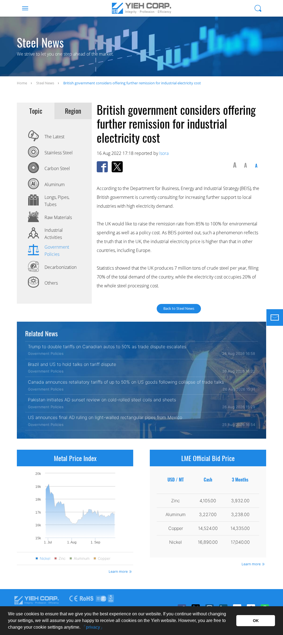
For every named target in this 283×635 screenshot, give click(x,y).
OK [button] (256, 620)
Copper (104, 558)
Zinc (62, 558)
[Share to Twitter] (117, 167)
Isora (164, 153)
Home (22, 82)
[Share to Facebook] (102, 167)
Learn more (118, 571)
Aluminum (82, 558)
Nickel (45, 558)
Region (73, 110)
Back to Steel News (178, 308)
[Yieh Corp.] (141, 8)
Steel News (45, 82)
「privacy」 (93, 627)
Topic (35, 110)
